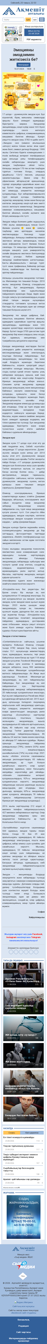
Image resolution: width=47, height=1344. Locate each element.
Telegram (36, 937)
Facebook (37, 934)
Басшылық (23, 1319)
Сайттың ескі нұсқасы (23, 1306)
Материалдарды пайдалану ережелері (23, 1339)
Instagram (11, 937)
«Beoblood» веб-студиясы (23, 1313)
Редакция (23, 1326)
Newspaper (23, 64)
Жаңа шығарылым (34, 30)
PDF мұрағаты (34, 39)
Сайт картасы (23, 1332)
